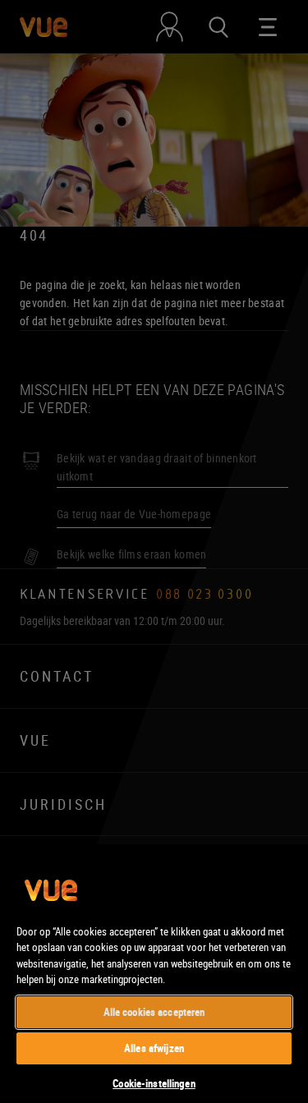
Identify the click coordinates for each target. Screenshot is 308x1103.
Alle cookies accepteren (154, 1011)
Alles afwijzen (154, 1048)
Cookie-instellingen (154, 1083)
